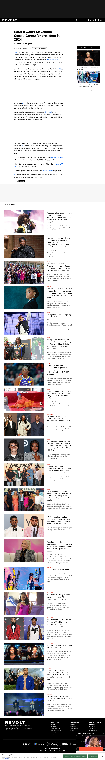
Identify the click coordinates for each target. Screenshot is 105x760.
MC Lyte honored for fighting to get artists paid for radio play (59, 316)
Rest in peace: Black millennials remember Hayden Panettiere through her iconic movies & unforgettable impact (59, 546)
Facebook (95, 20)
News (57, 20)
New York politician (56, 157)
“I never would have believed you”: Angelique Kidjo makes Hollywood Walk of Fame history (59, 394)
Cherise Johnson (20, 48)
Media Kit (72, 730)
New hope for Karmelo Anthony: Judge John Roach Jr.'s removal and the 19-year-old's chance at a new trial (59, 267)
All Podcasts (54, 726)
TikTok (90, 20)
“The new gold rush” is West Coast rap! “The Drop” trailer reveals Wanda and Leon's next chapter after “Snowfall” (59, 469)
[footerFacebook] (54, 752)
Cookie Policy (7, 758)
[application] (90, 743)
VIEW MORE (88, 90)
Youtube (101, 20)
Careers (72, 733)
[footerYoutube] (64, 752)
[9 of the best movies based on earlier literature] (24, 654)
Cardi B (16, 52)
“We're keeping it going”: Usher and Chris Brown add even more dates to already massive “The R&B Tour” (58, 520)
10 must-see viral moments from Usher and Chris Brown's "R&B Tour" (59, 698)
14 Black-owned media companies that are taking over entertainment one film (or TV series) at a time (58, 419)
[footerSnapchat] (50, 752)
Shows (22, 20)
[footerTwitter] (59, 752)
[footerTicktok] (46, 752)
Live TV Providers (55, 728)
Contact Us (92, 726)
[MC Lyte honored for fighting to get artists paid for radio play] (24, 323)
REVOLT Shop (93, 730)
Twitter (98, 20)
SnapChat (93, 20)
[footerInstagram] (41, 752)
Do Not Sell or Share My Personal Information (75, 756)
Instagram (88, 20)
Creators (63, 20)
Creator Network (55, 733)
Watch (28, 20)
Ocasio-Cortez (48, 171)
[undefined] (88, 58)
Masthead (73, 726)
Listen (34, 20)
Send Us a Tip (74, 728)
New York (48, 112)
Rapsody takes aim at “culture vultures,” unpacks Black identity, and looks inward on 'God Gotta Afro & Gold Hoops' (59, 217)
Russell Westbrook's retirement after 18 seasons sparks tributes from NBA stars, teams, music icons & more (58, 674)
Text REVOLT (93, 728)
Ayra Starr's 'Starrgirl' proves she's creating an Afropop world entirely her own (59, 597)
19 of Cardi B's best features (59, 570)
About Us (72, 724)
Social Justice (41, 20)
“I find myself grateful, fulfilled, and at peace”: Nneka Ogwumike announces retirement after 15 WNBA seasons (59, 369)
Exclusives (50, 20)
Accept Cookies (93, 756)
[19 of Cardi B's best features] (24, 578)
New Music (50, 211)
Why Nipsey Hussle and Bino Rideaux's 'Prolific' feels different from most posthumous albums (59, 623)
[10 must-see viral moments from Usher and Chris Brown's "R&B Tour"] (24, 704)
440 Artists (54, 735)
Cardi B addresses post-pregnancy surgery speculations (87, 68)
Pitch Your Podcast (56, 730)
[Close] (102, 756)
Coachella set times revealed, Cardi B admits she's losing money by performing (88, 85)
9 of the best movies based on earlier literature (59, 646)
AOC (60, 69)
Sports (49, 363)
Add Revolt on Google (40, 48)
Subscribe (71, 20)
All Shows (53, 724)
